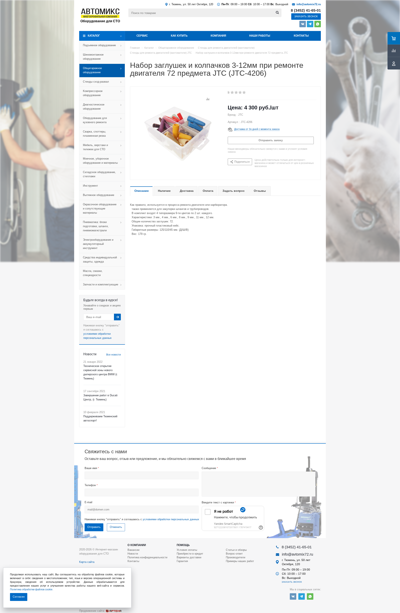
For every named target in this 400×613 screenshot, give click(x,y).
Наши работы (259, 35)
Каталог (94, 35)
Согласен (19, 596)
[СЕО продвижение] (113, 610)
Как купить (179, 35)
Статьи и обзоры (236, 549)
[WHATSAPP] (317, 24)
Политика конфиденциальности (147, 557)
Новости (133, 553)
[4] (240, 92)
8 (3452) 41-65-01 (306, 10)
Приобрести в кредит (190, 553)
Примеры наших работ (240, 561)
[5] (244, 92)
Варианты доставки (189, 557)
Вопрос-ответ (234, 553)
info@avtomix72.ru (308, 4)
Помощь (183, 545)
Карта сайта (86, 561)
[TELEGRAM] (310, 24)
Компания (218, 35)
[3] (236, 92)
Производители (235, 557)
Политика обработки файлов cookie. (31, 589)
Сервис (142, 35)
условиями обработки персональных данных (171, 519)
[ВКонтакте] (302, 24)
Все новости (113, 354)
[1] (228, 92)
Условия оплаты (187, 549)
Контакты (301, 35)
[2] (232, 92)
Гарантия (182, 561)
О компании (137, 545)
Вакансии (133, 549)
